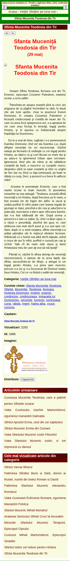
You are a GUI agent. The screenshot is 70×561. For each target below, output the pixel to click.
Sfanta (8, 289)
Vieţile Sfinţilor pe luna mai (38, 279)
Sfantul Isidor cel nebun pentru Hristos (30, 547)
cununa (9, 307)
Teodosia (35, 289)
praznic (46, 293)
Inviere (35, 293)
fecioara (48, 289)
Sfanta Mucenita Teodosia (43, 285)
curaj (7, 303)
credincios (11, 296)
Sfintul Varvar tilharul (18, 467)
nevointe (26, 300)
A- (13, 33)
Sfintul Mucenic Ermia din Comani (27, 428)
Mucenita (21, 289)
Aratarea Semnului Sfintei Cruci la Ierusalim (33, 516)
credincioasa (28, 296)
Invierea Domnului (16, 293)
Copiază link (28, 379)
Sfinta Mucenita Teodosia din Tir (19, 321)
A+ (7, 33)
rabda (16, 303)
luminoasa (53, 300)
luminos (39, 300)
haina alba (38, 303)
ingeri (26, 303)
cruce (51, 303)
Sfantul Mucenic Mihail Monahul (25, 510)
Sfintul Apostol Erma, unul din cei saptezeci (33, 422)
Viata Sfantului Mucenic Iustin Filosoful (30, 434)
